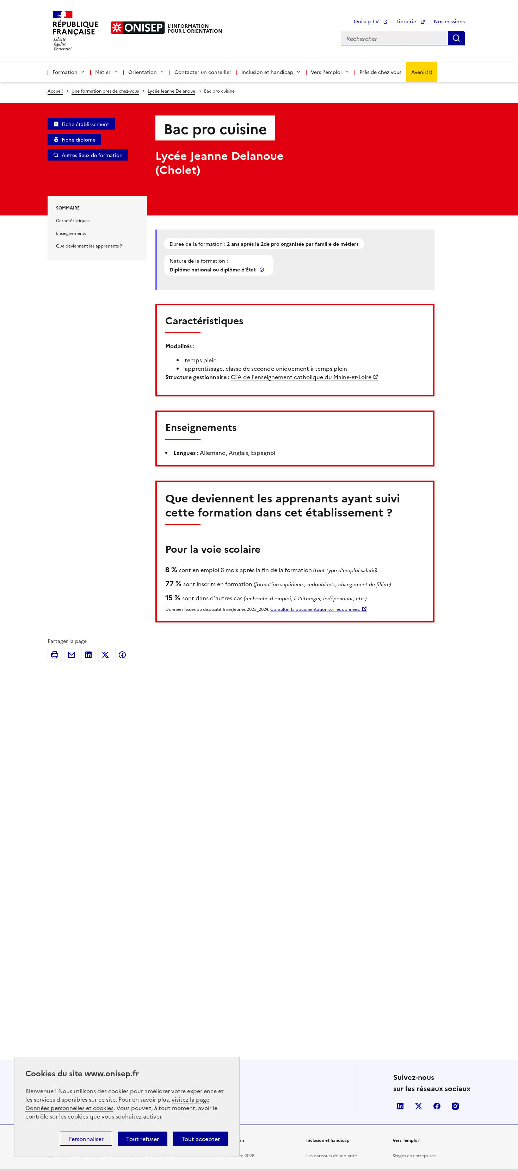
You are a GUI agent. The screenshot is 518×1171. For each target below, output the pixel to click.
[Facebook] (122, 655)
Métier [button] (103, 71)
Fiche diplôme (78, 139)
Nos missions (449, 21)
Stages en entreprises (414, 1155)
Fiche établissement (85, 123)
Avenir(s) (421, 71)
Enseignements (71, 233)
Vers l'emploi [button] (326, 71)
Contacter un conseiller (203, 71)
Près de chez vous (380, 71)
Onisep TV (367, 21)
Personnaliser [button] (86, 1138)
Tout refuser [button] (142, 1138)
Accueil (55, 91)
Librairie (407, 21)
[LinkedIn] (88, 655)
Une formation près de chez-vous (105, 91)
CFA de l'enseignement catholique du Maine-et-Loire (301, 377)
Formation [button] (65, 71)
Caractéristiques (73, 220)
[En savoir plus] (262, 269)
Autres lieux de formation (92, 154)
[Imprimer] (55, 655)
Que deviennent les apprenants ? (89, 246)
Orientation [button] (142, 71)
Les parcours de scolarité (331, 1155)
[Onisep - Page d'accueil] (138, 27)
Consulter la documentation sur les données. (315, 609)
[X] (105, 655)
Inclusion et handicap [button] (267, 71)
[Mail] (71, 655)
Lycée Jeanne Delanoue (171, 91)
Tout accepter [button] (200, 1138)
